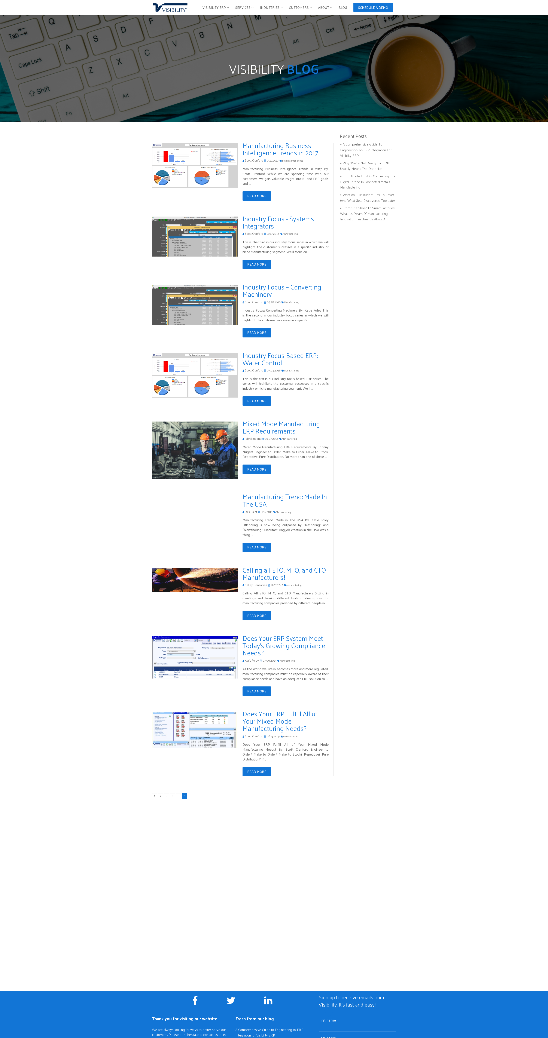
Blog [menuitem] (343, 7)
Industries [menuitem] (270, 7)
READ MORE (256, 196)
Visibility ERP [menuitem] (214, 7)
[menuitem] (373, 6)
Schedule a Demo (373, 7)
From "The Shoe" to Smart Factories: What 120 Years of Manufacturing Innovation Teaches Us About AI (367, 213)
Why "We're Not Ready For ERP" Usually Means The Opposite (365, 166)
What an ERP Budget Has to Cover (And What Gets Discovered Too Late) (367, 197)
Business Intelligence (292, 160)
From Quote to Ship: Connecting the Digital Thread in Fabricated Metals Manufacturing (367, 181)
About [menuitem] (324, 7)
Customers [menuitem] (299, 7)
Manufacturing (290, 234)
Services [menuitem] (242, 7)
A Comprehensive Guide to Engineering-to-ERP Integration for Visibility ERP (366, 149)
